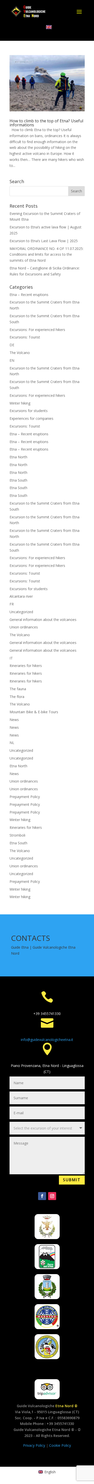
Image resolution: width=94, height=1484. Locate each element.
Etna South (18, 480)
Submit (72, 1180)
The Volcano (20, 352)
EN (12, 360)
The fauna (18, 688)
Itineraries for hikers (26, 665)
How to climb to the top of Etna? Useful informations (46, 123)
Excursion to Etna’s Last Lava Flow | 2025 (44, 240)
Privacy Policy (34, 1445)
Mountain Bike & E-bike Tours (34, 711)
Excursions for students (29, 410)
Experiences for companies (31, 418)
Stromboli (17, 835)
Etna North (18, 457)
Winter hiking (20, 403)
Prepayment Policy (25, 796)
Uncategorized (21, 611)
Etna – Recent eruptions (29, 294)
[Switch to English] (48, 27)
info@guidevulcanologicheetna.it (47, 1039)
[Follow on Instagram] (52, 1196)
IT (11, 658)
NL (12, 742)
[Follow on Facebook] (42, 1196)
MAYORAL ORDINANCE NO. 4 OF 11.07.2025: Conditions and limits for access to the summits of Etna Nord (46, 254)
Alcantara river (21, 596)
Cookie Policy (60, 1445)
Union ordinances (24, 627)
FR (12, 604)
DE (12, 344)
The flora (17, 696)
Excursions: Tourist (25, 337)
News (14, 719)
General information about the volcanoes (43, 619)
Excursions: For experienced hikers (37, 329)
